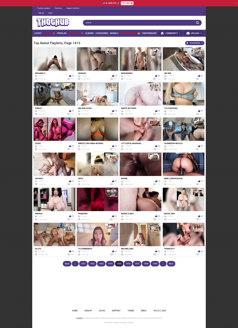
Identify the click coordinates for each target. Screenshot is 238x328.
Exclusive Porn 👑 (130, 33)
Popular (61, 33)
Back (67, 264)
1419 (155, 264)
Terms (131, 311)
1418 (146, 264)
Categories (102, 33)
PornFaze (58, 8)
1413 (101, 264)
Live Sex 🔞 (49, 33)
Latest (38, 33)
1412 (92, 264)
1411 (83, 264)
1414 (110, 264)
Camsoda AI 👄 (75, 33)
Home (75, 311)
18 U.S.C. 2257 (159, 311)
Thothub (116, 323)
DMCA (143, 311)
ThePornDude (149, 33)
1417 (137, 264)
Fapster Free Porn (73, 8)
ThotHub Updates (43, 8)
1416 (128, 264)
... (75, 264)
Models (114, 33)
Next (171, 264)
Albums (89, 33)
